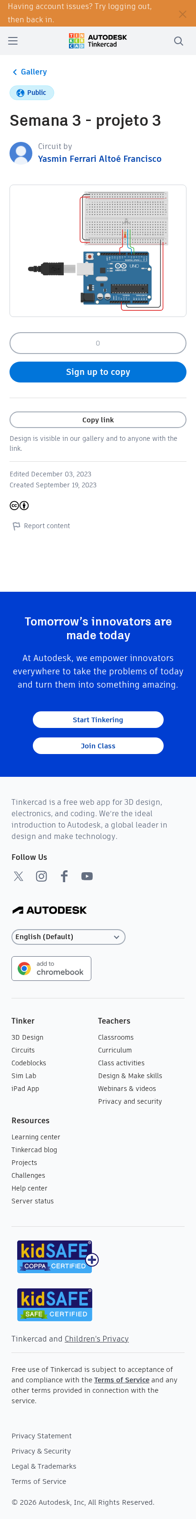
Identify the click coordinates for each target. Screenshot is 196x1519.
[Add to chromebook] (51, 967)
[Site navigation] (13, 41)
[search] (178, 41)
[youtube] (87, 876)
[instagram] (41, 876)
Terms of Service (121, 1380)
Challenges (28, 1175)
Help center (29, 1188)
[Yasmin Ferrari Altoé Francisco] (21, 152)
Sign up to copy (98, 372)
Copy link (98, 420)
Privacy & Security (41, 1451)
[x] (18, 876)
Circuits (23, 1050)
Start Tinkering (98, 720)
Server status (32, 1201)
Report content (47, 526)
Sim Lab (23, 1076)
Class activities (121, 1063)
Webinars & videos (127, 1088)
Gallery (34, 71)
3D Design (27, 1037)
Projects (24, 1162)
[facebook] (64, 876)
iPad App (25, 1088)
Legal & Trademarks (44, 1466)
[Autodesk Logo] (49, 911)
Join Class (98, 746)
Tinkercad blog (34, 1150)
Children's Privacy (97, 1338)
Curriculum (115, 1050)
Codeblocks (28, 1063)
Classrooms (116, 1037)
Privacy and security (130, 1101)
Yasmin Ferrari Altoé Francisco (100, 159)
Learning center (35, 1137)
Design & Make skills (130, 1076)
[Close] (182, 13)
